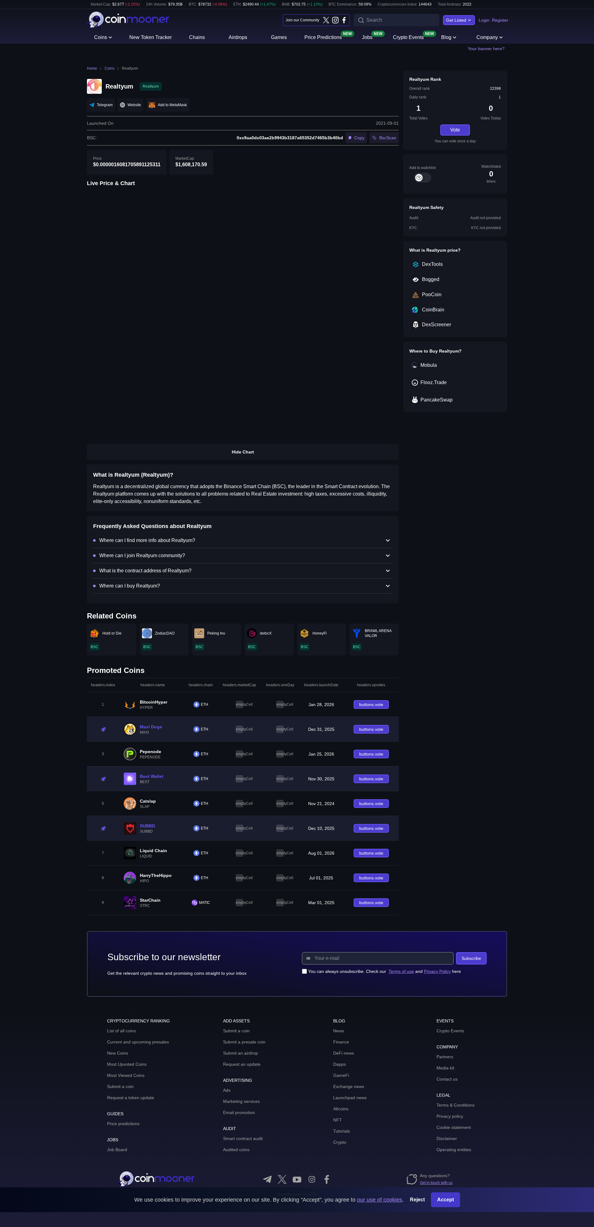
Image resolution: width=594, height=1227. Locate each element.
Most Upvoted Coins (127, 1064)
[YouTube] (297, 1179)
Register (500, 20)
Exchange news (348, 1086)
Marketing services (241, 1101)
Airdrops (238, 37)
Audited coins (236, 1149)
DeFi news (343, 1053)
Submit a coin (120, 1086)
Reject (417, 1199)
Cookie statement (454, 1127)
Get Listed (456, 20)
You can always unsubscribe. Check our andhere (384, 971)
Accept (445, 1199)
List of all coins (121, 1030)
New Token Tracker (150, 37)
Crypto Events (408, 37)
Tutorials (341, 1131)
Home (92, 68)
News (338, 1030)
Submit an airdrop (240, 1053)
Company (487, 37)
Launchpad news (350, 1097)
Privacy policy (450, 1116)
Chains (197, 37)
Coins (100, 37)
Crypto (339, 1142)
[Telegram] (267, 1179)
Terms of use (401, 971)
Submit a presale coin (244, 1041)
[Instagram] (335, 20)
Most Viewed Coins (125, 1075)
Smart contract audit (243, 1138)
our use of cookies (379, 1200)
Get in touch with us (436, 1183)
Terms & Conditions (456, 1105)
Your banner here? (486, 48)
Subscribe (471, 958)
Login (484, 20)
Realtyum (130, 68)
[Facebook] (344, 20)
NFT (337, 1119)
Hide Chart (243, 451)
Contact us (447, 1079)
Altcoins (340, 1108)
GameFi (341, 1075)
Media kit (445, 1067)
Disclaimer (447, 1138)
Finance (341, 1041)
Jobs (367, 37)
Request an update (241, 1064)
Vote (455, 129)
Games (279, 37)
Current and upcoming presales (138, 1041)
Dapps (339, 1064)
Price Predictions (323, 37)
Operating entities (454, 1149)
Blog (446, 37)
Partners (445, 1056)
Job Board (117, 1149)
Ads (226, 1090)
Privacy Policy (437, 971)
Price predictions (123, 1123)
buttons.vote (371, 704)
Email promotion (239, 1112)
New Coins (117, 1053)
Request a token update (130, 1097)
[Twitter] (326, 20)
